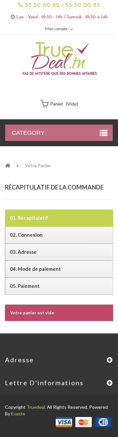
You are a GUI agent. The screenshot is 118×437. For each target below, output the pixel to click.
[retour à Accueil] (7, 165)
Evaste (18, 413)
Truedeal (36, 407)
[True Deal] (59, 58)
